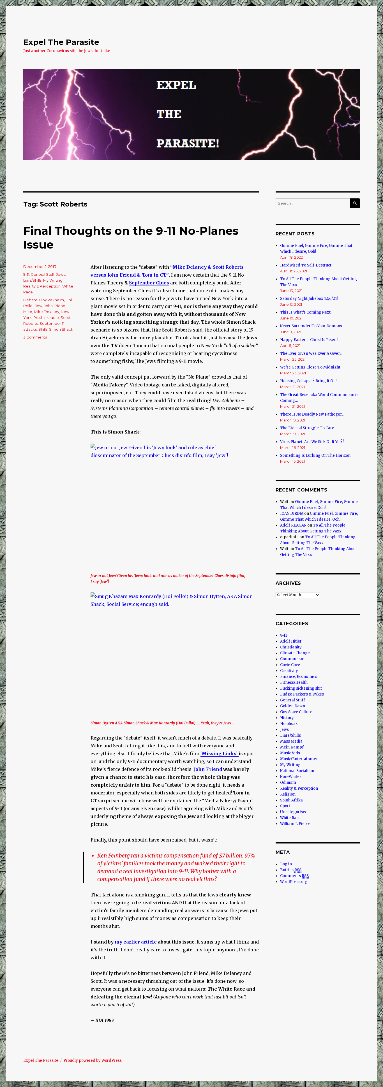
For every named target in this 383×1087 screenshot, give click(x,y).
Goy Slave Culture (296, 712)
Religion (288, 794)
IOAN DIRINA (291, 513)
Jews (60, 274)
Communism (292, 659)
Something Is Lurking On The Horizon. (315, 455)
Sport (285, 806)
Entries (290, 870)
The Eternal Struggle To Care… (308, 428)
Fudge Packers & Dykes (302, 694)
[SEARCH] (355, 203)
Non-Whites (290, 776)
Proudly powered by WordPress (92, 1060)
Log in (286, 864)
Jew (38, 305)
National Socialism (297, 770)
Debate (30, 300)
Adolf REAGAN (293, 525)
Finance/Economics (298, 676)
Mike (27, 311)
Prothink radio (46, 317)
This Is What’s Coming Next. (305, 312)
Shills (42, 329)
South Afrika (291, 800)
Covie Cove (290, 664)
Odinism (288, 782)
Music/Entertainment (300, 759)
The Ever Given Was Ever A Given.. (311, 353)
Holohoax (289, 723)
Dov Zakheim (51, 300)
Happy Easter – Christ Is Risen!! (309, 339)
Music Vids (290, 753)
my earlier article (136, 942)
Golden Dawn (292, 706)
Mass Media (291, 741)
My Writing (53, 280)
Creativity (289, 670)
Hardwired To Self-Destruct (305, 265)
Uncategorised (294, 812)
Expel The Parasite (61, 42)
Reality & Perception (42, 286)
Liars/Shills (32, 280)
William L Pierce (295, 823)
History (287, 717)
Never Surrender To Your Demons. (311, 326)
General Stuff (42, 274)
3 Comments (35, 337)
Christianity (291, 647)
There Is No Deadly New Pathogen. (311, 414)
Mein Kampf (292, 747)
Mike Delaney (46, 311)
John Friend (208, 769)
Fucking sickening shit (301, 688)
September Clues (149, 283)
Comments (294, 875)
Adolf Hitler (291, 641)
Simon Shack (61, 329)
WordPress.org (294, 881)
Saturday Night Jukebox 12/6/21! (309, 298)
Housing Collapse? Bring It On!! (308, 381)
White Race (290, 817)
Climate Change (295, 653)
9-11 (26, 274)
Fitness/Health (294, 682)
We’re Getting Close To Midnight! (310, 367)
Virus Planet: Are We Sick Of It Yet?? (312, 441)
